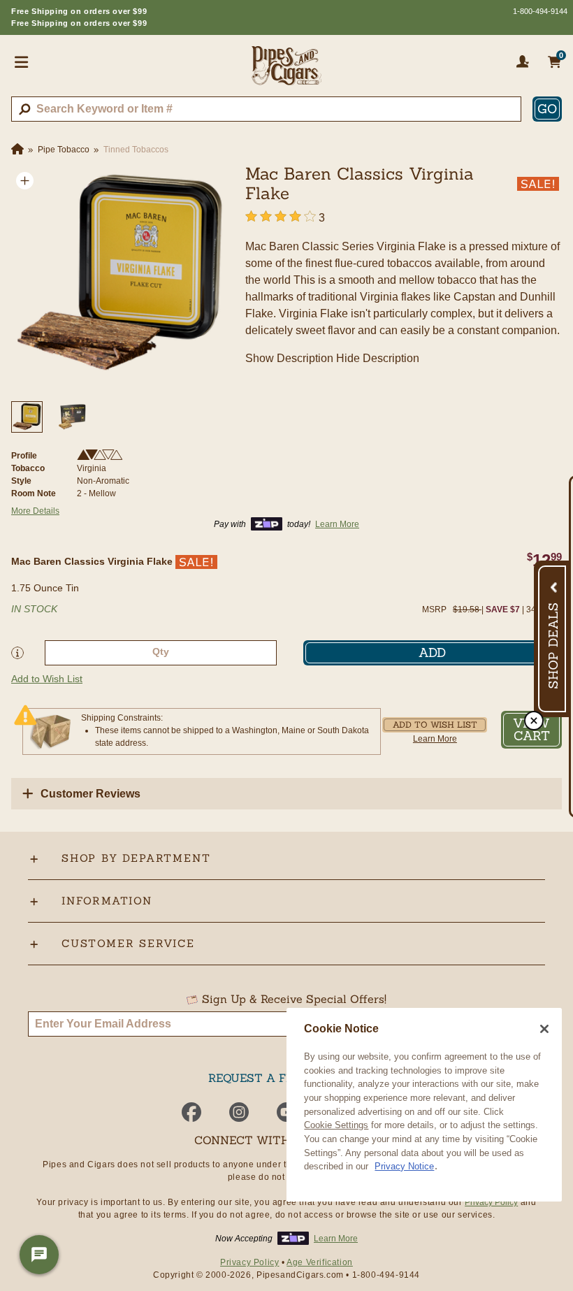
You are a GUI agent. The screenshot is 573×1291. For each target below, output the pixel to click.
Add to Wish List (46, 678)
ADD (432, 652)
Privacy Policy (491, 1202)
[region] (424, 1105)
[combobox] (266, 109)
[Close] (544, 1029)
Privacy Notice (404, 1166)
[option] (120, 275)
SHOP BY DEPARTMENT (135, 858)
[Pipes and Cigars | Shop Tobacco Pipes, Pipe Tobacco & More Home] (286, 71)
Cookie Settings (336, 1125)
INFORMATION (106, 900)
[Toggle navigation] (21, 61)
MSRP (434, 609)
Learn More (435, 739)
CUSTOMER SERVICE (128, 943)
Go (547, 109)
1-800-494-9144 (540, 11)
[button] (25, 180)
